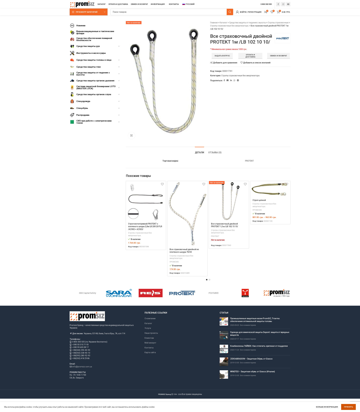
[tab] (199, 151)
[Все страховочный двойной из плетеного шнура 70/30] (187, 213)
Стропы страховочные (278, 22)
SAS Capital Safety (87, 293)
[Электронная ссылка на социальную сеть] (227, 80)
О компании (150, 318)
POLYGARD (214, 293)
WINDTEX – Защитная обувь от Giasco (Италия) (252, 371)
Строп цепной (259, 200)
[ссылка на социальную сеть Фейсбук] (278, 4)
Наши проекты (151, 333)
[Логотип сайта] (82, 4)
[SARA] (119, 293)
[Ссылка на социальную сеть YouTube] (288, 4)
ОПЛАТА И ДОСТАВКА (250, 56)
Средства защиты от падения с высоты (247, 22)
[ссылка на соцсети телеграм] (238, 80)
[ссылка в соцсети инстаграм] (283, 4)
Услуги (148, 328)
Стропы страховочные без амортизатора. (229, 26)
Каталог (223, 22)
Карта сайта (150, 352)
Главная (214, 22)
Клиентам (149, 338)
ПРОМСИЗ (174, 262)
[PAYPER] (245, 293)
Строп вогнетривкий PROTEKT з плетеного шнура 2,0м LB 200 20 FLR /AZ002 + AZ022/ (145, 226)
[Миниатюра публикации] (224, 322)
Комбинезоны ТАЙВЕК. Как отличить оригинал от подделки (259, 346)
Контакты (149, 348)
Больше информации (327, 407)
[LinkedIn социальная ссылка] (231, 80)
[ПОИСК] (230, 12)
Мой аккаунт (150, 343)
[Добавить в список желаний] (162, 184)
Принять (348, 407)
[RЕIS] (150, 293)
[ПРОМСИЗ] (276, 293)
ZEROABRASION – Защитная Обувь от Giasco (251, 359)
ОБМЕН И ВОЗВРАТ (278, 56)
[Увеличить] (131, 135)
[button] (206, 279)
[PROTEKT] (182, 293)
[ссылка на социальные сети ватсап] (234, 80)
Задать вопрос (222, 56)
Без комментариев (248, 325)
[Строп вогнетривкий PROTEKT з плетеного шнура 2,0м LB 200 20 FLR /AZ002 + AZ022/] (146, 201)
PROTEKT (215, 236)
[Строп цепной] (270, 189)
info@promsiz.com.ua (82, 367)
